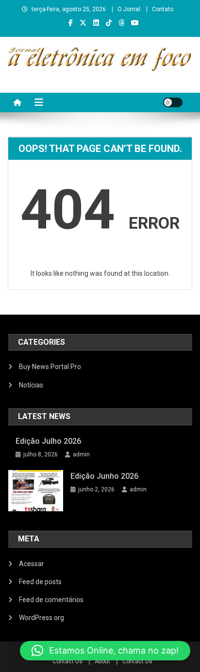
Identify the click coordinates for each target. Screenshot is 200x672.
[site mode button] (173, 102)
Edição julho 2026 (48, 441)
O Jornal (128, 9)
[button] (105, 650)
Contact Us (67, 661)
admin (81, 454)
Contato (162, 9)
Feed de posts (40, 582)
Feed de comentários (51, 600)
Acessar (31, 564)
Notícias (31, 385)
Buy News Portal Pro (50, 366)
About (102, 661)
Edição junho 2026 (104, 476)
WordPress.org (41, 618)
